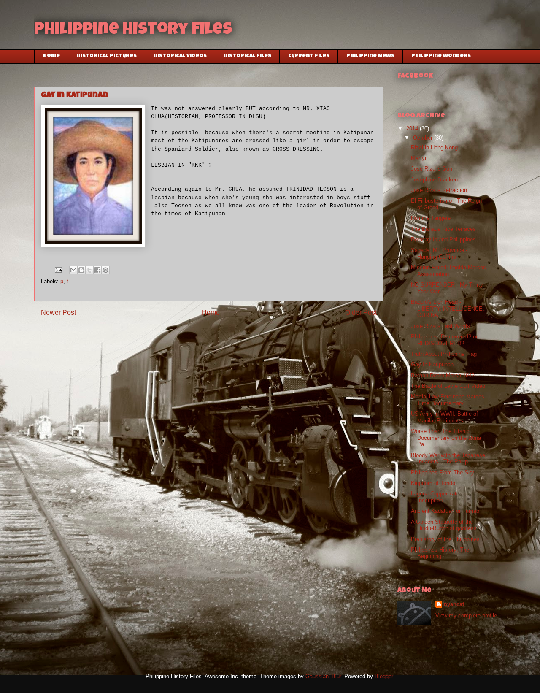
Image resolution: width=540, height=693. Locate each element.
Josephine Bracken (434, 179)
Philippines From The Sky (442, 472)
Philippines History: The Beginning (440, 553)
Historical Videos (180, 56)
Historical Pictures (107, 56)
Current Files (308, 56)
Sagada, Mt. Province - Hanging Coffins (439, 253)
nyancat (454, 604)
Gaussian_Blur (323, 676)
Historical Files (247, 56)
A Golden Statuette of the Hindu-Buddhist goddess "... (448, 525)
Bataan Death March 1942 (443, 375)
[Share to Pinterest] (105, 270)
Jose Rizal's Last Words (440, 326)
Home (51, 56)
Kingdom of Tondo (433, 483)
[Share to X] (89, 270)
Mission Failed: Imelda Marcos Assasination (448, 270)
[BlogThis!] (81, 270)
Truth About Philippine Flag (444, 354)
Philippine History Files (133, 30)
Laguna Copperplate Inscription (435, 497)
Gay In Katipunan (432, 364)
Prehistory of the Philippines (445, 539)
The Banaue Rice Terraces (443, 229)
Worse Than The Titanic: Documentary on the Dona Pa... (446, 437)
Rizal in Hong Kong (434, 147)
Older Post (361, 312)
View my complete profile (466, 615)
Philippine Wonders (441, 56)
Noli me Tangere (431, 218)
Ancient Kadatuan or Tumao (445, 511)
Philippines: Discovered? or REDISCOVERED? (444, 339)
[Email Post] (58, 269)
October (423, 138)
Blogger (384, 676)
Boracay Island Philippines (443, 239)
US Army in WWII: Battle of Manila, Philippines (444, 417)
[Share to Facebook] (97, 270)
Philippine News (370, 56)
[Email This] (73, 270)
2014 (413, 128)
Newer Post (58, 312)
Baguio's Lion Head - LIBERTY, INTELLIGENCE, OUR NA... (447, 308)
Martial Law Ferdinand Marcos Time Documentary (447, 399)
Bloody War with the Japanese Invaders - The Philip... (448, 458)
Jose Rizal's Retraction (439, 190)
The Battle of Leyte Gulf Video (448, 386)
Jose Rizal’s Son (431, 168)
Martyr (419, 158)
